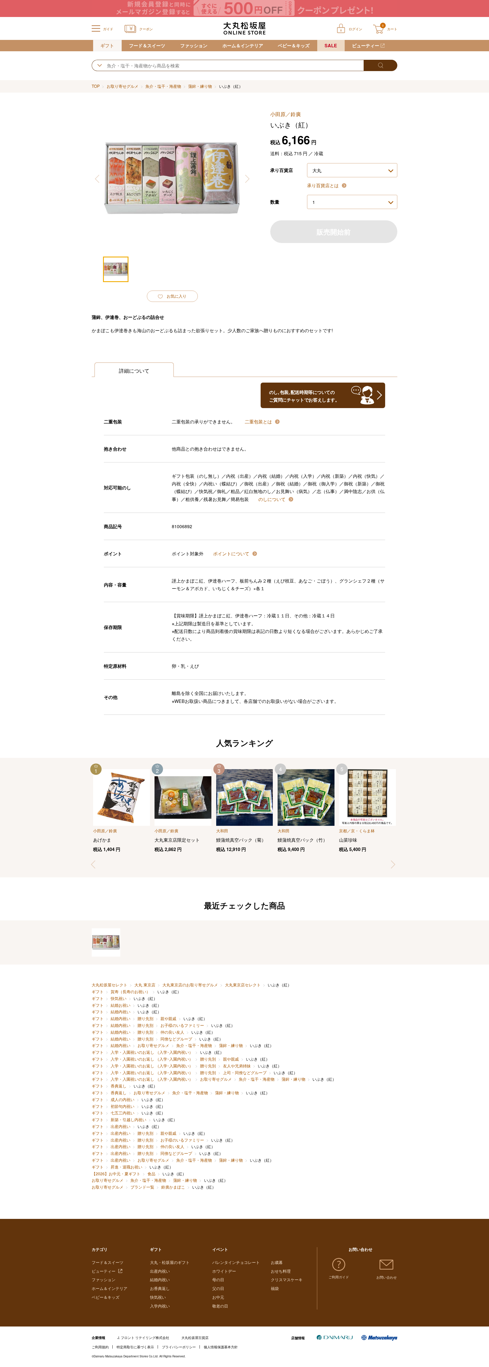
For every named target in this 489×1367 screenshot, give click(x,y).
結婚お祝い (120, 1005)
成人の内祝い (122, 1099)
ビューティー (365, 45)
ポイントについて (231, 553)
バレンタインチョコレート (236, 1262)
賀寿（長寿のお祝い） (130, 991)
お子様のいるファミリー (182, 1025)
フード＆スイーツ (147, 45)
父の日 (218, 1288)
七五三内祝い (122, 1113)
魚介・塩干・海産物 (163, 86)
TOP (96, 86)
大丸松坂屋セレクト (109, 985)
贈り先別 (145, 1018)
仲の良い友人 (172, 1032)
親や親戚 (168, 1018)
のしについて (272, 499)
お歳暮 (277, 1262)
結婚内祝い (120, 1011)
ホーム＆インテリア (242, 45)
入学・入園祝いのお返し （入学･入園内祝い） (152, 1052)
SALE (331, 45)
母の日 (218, 1279)
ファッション (193, 45)
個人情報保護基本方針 (221, 1346)
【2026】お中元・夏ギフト (116, 1173)
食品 (151, 1173)
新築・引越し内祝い (128, 1119)
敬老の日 (220, 1306)
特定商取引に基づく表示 (135, 1346)
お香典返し (160, 1288)
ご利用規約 (100, 1346)
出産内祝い (120, 1126)
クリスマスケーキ (287, 1279)
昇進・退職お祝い (126, 1167)
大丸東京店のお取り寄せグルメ (190, 985)
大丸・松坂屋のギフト (170, 1262)
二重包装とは (259, 421)
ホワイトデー (224, 1271)
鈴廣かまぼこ (173, 1187)
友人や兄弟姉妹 (237, 1066)
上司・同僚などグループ (245, 1072)
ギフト (107, 45)
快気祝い (118, 998)
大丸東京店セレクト (243, 985)
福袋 (275, 1288)
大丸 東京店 (144, 985)
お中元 (218, 1297)
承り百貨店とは (323, 185)
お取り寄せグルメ (122, 86)
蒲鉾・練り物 (200, 86)
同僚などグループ (176, 1039)
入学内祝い (160, 1306)
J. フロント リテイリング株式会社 (143, 1337)
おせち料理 (281, 1271)
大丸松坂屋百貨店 (195, 1337)
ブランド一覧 (142, 1187)
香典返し (118, 1086)
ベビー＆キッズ (294, 45)
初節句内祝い (122, 1106)
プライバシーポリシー (179, 1346)
